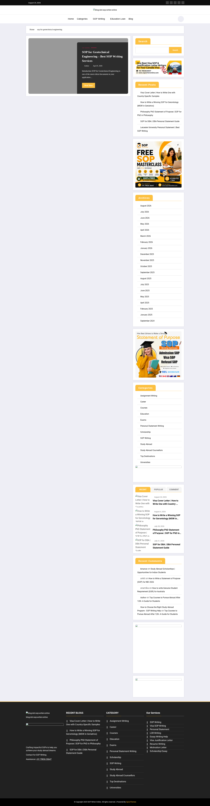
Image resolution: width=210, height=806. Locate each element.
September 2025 (147, 272)
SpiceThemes (131, 802)
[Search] (173, 19)
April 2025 (144, 303)
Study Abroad (146, 444)
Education (144, 414)
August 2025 (145, 278)
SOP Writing (99, 19)
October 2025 (146, 266)
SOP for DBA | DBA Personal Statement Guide (159, 121)
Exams (143, 420)
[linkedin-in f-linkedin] (179, 2)
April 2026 (144, 230)
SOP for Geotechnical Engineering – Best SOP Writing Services (102, 56)
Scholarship (145, 432)
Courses (143, 408)
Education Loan (117, 19)
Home (71, 19)
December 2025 (147, 254)
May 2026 (144, 224)
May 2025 (144, 296)
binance (143, 569)
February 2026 (146, 242)
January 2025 (146, 315)
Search (142, 41)
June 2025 (144, 290)
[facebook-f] (167, 2)
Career (143, 402)
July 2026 (144, 212)
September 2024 (147, 321)
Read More (88, 85)
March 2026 (145, 236)
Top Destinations (147, 456)
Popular (158, 489)
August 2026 (145, 206)
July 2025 (144, 284)
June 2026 (144, 218)
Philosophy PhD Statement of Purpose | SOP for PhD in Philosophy (166, 532)
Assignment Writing (148, 396)
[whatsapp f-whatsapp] (182, 2)
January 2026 (146, 248)
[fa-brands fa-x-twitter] (171, 2)
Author (86, 66)
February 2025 (146, 309)
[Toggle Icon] (28, 19)
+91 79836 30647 (44, 759)
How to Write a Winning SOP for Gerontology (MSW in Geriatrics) (166, 517)
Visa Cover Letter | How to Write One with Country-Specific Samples (165, 502)
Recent (143, 489)
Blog (131, 19)
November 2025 (147, 260)
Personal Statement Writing (152, 426)
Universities (145, 462)
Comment (174, 489)
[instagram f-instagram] (175, 2)
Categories (82, 19)
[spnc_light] (181, 19)
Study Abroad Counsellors (151, 450)
